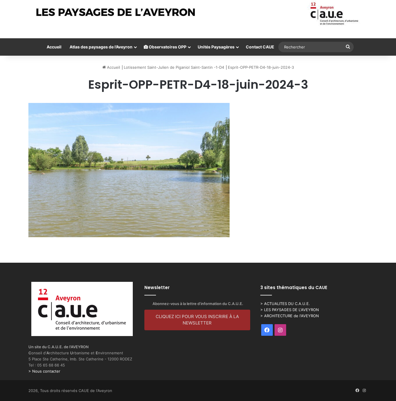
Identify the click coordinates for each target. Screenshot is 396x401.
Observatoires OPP (167, 46)
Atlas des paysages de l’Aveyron (101, 46)
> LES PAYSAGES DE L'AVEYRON (289, 309)
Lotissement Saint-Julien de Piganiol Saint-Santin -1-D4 (174, 67)
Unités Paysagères (216, 46)
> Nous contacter (44, 371)
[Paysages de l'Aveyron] (198, 14)
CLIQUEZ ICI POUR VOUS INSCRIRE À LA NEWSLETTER (197, 320)
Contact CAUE (260, 46)
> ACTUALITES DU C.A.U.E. (285, 303)
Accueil (54, 46)
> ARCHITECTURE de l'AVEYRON (289, 315)
